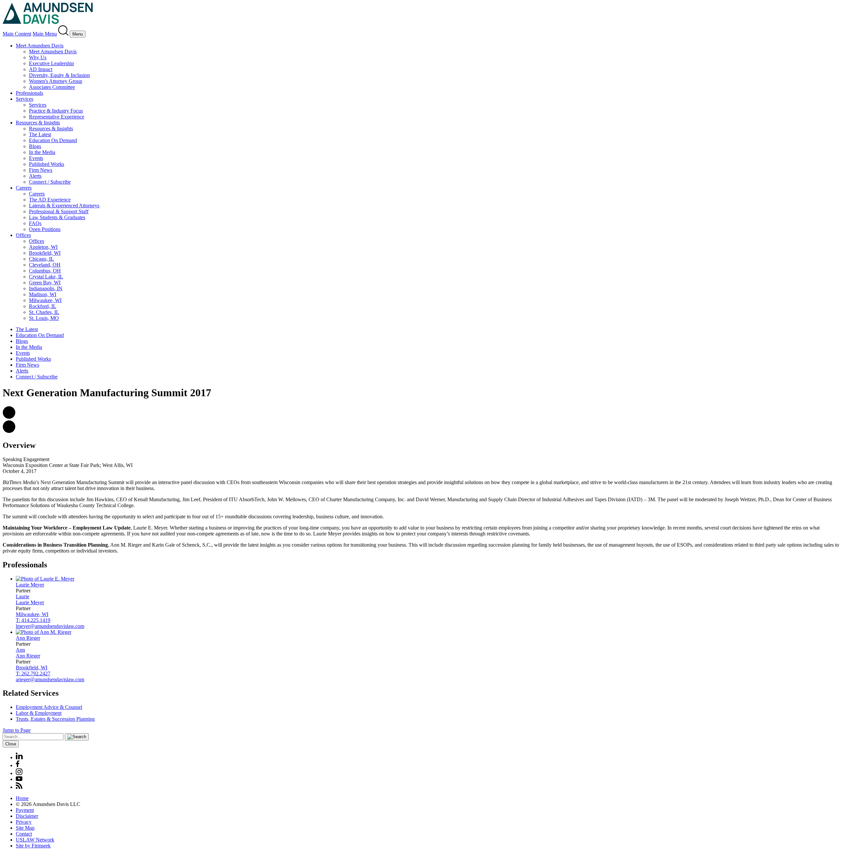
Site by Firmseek (33, 845)
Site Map (25, 828)
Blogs (35, 146)
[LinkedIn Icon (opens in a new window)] (19, 757)
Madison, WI (42, 294)
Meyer (30, 584)
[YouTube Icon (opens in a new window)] (19, 779)
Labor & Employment (39, 713)
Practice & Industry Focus (56, 111)
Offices (23, 235)
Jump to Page (17, 730)
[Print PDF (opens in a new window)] (9, 431)
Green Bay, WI (45, 282)
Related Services (31, 693)
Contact (24, 834)
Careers (24, 188)
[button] (9, 417)
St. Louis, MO (44, 318)
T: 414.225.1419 (33, 620)
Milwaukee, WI (45, 300)
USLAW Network (35, 839)
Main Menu (45, 34)
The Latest (40, 134)
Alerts (35, 176)
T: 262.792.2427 (33, 673)
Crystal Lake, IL (46, 276)
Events (36, 158)
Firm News (40, 170)
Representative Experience (56, 116)
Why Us (37, 57)
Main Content (17, 34)
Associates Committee (52, 87)
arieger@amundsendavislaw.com (50, 679)
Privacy (24, 822)
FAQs (35, 223)
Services (24, 99)
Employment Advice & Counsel (49, 707)
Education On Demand (53, 140)
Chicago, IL (41, 259)
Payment (25, 810)
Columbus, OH (45, 270)
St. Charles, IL (44, 312)
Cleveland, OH (45, 265)
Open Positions (45, 229)
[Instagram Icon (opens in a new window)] (19, 773)
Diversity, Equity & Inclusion (59, 75)
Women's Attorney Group (55, 81)
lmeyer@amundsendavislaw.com (50, 626)
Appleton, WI (43, 247)
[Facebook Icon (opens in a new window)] (17, 765)
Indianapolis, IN (45, 288)
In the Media (42, 152)
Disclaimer (27, 816)
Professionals (29, 93)
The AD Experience (50, 199)
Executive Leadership (51, 63)
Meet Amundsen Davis (39, 45)
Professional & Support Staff (58, 211)
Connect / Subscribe (50, 182)
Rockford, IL (42, 306)
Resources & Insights (38, 122)
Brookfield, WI (45, 253)
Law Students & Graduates (57, 217)
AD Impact (40, 69)
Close (10, 743)
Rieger (28, 638)
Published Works (46, 164)
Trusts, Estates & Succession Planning (55, 719)
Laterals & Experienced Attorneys (64, 205)
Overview (19, 445)
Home (22, 798)
